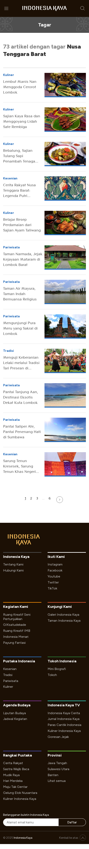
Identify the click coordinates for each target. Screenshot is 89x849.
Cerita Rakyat (13, 763)
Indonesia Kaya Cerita (64, 713)
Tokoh (52, 675)
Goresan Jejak (58, 737)
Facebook (55, 570)
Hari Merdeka (13, 781)
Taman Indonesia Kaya (64, 621)
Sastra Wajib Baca (16, 769)
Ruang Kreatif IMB (16, 631)
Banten (53, 775)
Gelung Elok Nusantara (20, 793)
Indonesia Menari (15, 637)
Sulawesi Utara (58, 769)
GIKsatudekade (14, 625)
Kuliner (8, 687)
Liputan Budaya (14, 713)
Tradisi (7, 675)
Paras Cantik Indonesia (64, 725)
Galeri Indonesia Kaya (63, 615)
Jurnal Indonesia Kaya (63, 719)
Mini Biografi (57, 669)
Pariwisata (10, 681)
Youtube (54, 576)
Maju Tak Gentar (15, 787)
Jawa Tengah (57, 763)
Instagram (55, 564)
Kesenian (10, 669)
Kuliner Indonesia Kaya (64, 731)
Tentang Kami (13, 564)
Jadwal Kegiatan (15, 719)
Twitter (53, 582)
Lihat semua (57, 781)
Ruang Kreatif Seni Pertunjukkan (16, 617)
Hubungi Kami (13, 570)
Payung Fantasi (14, 643)
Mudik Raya (11, 775)
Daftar (72, 822)
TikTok (52, 588)
